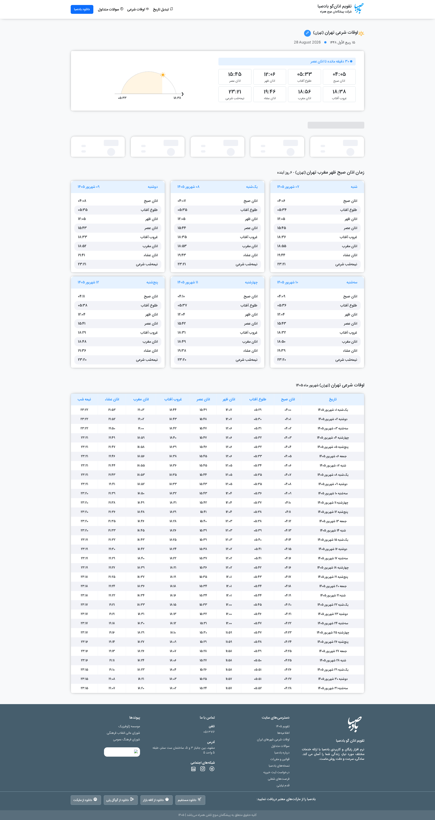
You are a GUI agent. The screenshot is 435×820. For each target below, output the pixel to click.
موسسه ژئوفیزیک (129, 726)
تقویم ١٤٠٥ (283, 726)
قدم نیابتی (283, 785)
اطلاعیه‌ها (283, 733)
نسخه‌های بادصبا (279, 765)
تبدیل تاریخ (161, 9)
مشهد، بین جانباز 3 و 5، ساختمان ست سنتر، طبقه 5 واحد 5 (183, 750)
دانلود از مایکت (82, 800)
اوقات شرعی (136, 9)
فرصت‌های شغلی (279, 779)
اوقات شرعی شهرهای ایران (273, 739)
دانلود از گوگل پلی (117, 800)
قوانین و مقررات (280, 759)
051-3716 (209, 732)
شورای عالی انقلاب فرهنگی (123, 733)
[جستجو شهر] (307, 33)
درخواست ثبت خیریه (276, 772)
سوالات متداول (109, 9)
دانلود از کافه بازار (153, 800)
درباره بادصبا (282, 752)
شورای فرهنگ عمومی (126, 739)
